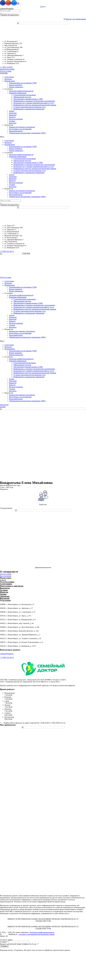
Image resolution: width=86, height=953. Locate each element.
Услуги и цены (7, 582)
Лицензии (13, 113)
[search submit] (1, 13)
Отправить (4, 946)
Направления (9, 81)
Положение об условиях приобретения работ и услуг (33, 103)
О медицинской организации (24, 95)
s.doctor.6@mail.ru (6, 8)
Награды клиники (16, 119)
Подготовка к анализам (11, 586)
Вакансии (12, 115)
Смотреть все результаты (9, 15)
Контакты (12, 123)
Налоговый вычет (16, 131)
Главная (3, 580)
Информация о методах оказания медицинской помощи (34, 105)
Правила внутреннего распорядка (22, 127)
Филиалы (8, 79)
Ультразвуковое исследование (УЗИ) (23, 83)
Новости (12, 117)
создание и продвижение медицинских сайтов (36, 934)
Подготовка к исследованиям (20, 129)
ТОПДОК (4, 73)
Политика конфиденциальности (21, 91)
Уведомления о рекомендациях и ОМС (28, 99)
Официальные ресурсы (22, 97)
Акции (11, 111)
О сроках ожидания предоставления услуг (29, 107)
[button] (6, 67)
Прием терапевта (15, 85)
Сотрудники (9, 77)
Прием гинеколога (16, 87)
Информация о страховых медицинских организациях (34, 101)
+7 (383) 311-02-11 (7, 657)
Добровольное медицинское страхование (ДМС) (27, 133)
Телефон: (4, 942)
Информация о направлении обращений (28, 109)
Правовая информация (17, 93)
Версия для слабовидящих (76, 19)
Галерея (12, 121)
